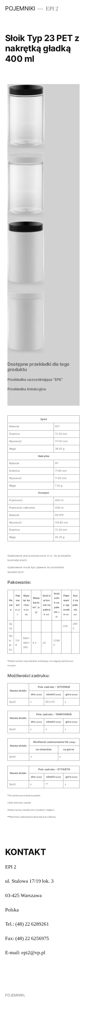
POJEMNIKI (20, 8)
